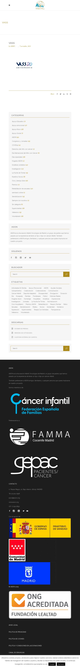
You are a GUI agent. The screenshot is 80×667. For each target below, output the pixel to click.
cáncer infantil (16, 293)
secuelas (15, 307)
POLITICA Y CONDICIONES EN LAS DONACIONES (25, 646)
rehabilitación (43, 304)
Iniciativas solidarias (18, 165)
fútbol (45, 296)
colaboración (28, 291)
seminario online (17, 192)
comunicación (53, 291)
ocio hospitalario (17, 304)
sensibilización (25, 307)
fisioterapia (37, 296)
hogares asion (16, 299)
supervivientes (26, 310)
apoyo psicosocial (35, 288)
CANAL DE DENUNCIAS (16, 652)
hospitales (36, 299)
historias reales (55, 296)
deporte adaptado (30, 293)
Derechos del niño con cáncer (22, 149)
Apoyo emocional (18, 125)
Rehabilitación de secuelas (21, 188)
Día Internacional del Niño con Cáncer (24, 153)
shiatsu (35, 307)
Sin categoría (16, 204)
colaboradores (41, 291)
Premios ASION (31, 304)
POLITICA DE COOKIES (16, 639)
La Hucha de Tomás (18, 173)
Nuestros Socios (17, 177)
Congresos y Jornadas (19, 141)
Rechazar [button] (61, 664)
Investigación (16, 169)
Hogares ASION (17, 161)
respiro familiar (55, 304)
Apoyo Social (16, 133)
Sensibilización (17, 196)
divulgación (54, 293)
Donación (64, 293)
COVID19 (15, 145)
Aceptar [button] (52, 664)
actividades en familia (19, 288)
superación (15, 310)
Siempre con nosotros (19, 200)
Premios (15, 185)
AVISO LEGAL (13, 625)
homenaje (27, 299)
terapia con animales (41, 310)
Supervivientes (17, 208)
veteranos (15, 312)
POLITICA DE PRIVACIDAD (17, 632)
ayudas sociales (56, 288)
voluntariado (25, 312)
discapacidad (43, 293)
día (13, 296)
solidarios (60, 307)
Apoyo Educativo (18, 121)
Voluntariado (16, 216)
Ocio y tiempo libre (18, 181)
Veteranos (15, 212)
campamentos (16, 291)
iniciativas (46, 299)
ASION (13, 46)
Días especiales (17, 157)
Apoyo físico (16, 129)
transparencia (55, 310)
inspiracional (56, 299)
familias (27, 296)
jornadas (26, 301)
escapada (19, 296)
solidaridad (50, 307)
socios (42, 307)
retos (65, 304)
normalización (52, 301)
